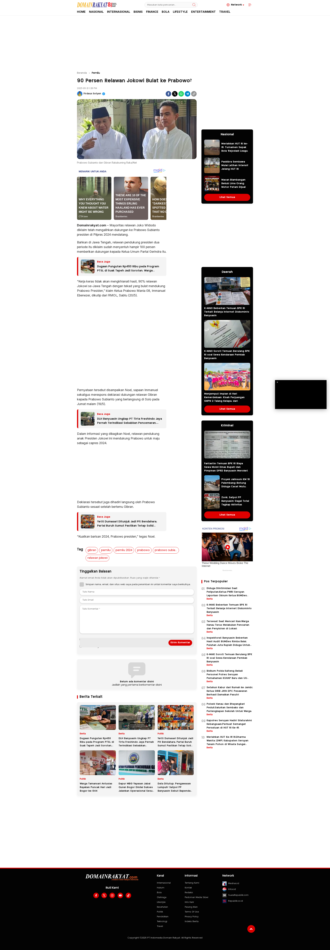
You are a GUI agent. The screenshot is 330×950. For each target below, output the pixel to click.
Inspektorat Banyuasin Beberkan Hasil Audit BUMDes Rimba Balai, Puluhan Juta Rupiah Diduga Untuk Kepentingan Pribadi (228, 643)
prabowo (143, 550)
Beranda (82, 73)
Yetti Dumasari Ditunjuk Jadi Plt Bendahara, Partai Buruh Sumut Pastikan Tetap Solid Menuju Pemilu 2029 (127, 524)
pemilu (106, 550)
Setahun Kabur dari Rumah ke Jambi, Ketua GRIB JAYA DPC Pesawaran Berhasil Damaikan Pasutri (230, 691)
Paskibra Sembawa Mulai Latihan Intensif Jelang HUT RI (234, 165)
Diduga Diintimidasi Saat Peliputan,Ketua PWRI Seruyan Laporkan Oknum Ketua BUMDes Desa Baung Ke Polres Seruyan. (227, 593)
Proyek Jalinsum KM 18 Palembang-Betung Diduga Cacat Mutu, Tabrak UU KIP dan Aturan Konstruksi (235, 486)
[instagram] (112, 895)
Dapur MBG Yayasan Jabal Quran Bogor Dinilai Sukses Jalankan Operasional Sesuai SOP (137, 789)
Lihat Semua (227, 197)
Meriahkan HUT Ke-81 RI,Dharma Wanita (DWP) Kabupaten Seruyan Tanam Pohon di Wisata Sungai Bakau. (227, 742)
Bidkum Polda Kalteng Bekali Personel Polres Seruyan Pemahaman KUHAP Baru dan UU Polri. (227, 676)
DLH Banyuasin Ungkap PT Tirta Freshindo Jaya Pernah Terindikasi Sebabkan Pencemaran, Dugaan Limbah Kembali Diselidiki (129, 421)
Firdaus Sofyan (92, 94)
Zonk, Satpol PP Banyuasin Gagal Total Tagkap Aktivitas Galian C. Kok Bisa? (235, 503)
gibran (91, 550)
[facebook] (96, 895)
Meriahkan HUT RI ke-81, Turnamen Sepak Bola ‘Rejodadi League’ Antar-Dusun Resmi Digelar (235, 151)
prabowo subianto (167, 550)
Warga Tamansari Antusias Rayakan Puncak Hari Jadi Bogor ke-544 (96, 787)
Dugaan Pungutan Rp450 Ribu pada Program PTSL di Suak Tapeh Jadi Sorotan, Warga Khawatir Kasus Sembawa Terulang (128, 269)
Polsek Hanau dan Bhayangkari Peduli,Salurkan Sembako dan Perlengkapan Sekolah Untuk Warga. (229, 707)
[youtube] (120, 895)
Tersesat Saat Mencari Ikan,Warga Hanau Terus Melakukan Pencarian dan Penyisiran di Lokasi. (228, 625)
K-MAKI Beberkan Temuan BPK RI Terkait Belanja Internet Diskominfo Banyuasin (226, 312)
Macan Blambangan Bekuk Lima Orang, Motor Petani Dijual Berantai (233, 185)
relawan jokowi (97, 558)
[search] (194, 4)
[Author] (79, 94)
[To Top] (251, 929)
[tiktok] (128, 895)
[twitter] (104, 895)
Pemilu (96, 73)
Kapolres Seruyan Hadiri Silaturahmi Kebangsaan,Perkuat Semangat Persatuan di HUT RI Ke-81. (229, 724)
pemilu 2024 (124, 550)
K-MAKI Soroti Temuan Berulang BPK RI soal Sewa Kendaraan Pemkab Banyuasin (227, 355)
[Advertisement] (165, 41)
